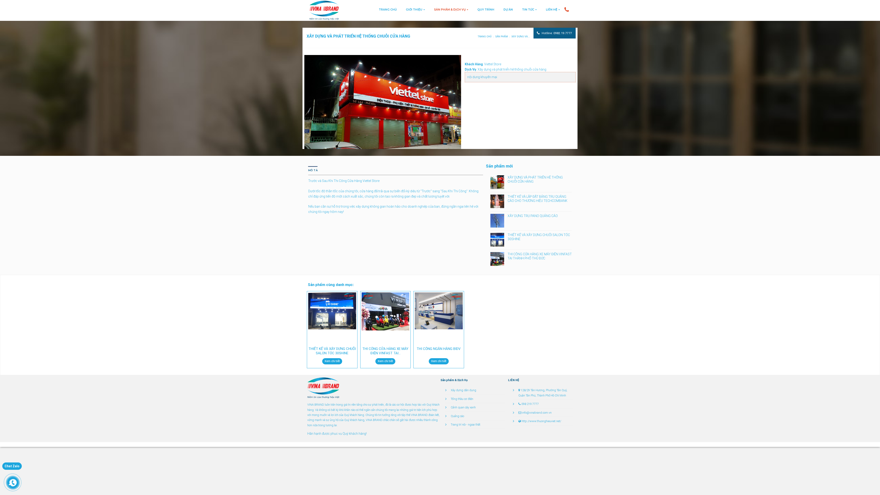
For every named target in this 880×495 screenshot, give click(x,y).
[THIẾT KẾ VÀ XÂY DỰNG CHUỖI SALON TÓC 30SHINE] (332, 310)
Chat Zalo (12, 466)
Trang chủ (388, 9)
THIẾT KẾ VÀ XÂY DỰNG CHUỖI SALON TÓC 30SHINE (332, 351)
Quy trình (485, 9)
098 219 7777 (530, 404)
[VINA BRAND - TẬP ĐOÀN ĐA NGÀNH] (323, 387)
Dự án (508, 9)
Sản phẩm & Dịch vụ (450, 9)
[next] (452, 114)
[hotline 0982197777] (566, 9)
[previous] (313, 114)
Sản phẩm (501, 36)
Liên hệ (551, 9)
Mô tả (313, 170)
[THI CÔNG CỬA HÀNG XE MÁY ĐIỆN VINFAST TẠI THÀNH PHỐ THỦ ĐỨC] (386, 311)
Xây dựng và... (521, 36)
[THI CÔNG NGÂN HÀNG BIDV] (439, 310)
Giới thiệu (414, 9)
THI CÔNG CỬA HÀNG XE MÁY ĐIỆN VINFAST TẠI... (385, 351)
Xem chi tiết (332, 361)
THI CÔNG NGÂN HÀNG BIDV (439, 349)
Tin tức (528, 9)
